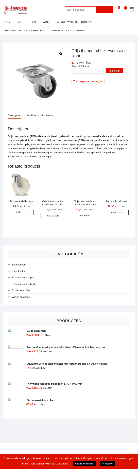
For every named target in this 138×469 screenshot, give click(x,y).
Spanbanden (19, 264)
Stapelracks (18, 271)
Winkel (48, 22)
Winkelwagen (67, 22)
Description (14, 115)
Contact (87, 22)
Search (104, 9)
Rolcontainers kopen (23, 277)
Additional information (40, 115)
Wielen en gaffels (21, 297)
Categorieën (26, 22)
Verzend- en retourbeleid (24, 30)
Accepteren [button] (107, 463)
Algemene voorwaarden (67, 30)
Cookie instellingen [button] (84, 463)
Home (8, 22)
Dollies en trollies (21, 290)
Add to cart (114, 70)
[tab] (14, 115)
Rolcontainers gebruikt (24, 284)
